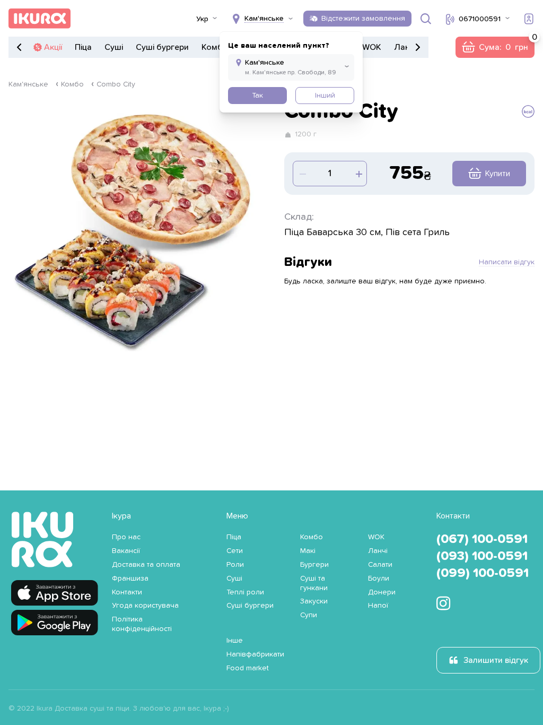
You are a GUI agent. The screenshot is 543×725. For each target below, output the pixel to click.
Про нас (126, 537)
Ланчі (405, 47)
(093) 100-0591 (482, 556)
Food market (247, 668)
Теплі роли (245, 592)
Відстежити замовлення (363, 18)
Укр (202, 19)
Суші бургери (162, 47)
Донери (382, 592)
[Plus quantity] (301, 174)
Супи (308, 615)
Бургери (314, 564)
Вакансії (126, 551)
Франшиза (130, 578)
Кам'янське (28, 84)
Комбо (215, 47)
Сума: (495, 47)
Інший (325, 95)
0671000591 (480, 19)
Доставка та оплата (146, 564)
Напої (378, 605)
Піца (83, 47)
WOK (371, 47)
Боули (378, 578)
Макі (308, 551)
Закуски (314, 601)
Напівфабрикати (255, 654)
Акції (53, 47)
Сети (234, 551)
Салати (380, 564)
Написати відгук (507, 262)
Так (257, 95)
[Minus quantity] (358, 174)
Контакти (127, 592)
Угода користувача (145, 605)
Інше (234, 640)
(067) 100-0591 (482, 539)
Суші (113, 47)
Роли (235, 564)
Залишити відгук (495, 660)
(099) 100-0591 (482, 573)
